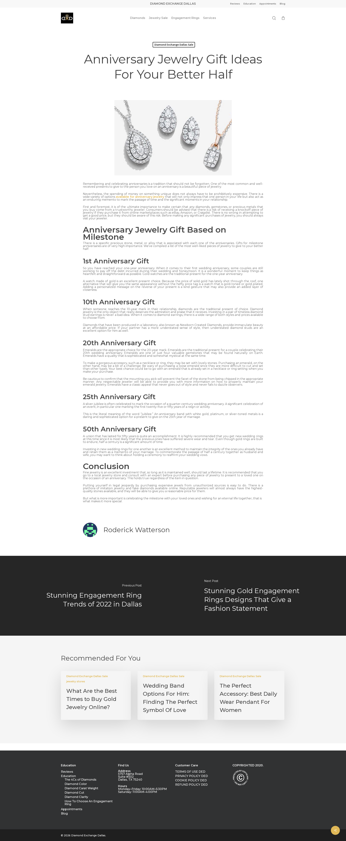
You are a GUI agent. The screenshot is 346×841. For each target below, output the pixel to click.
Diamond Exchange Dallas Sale (173, 44)
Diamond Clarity (76, 797)
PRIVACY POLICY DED (191, 776)
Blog (64, 813)
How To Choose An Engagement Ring (89, 803)
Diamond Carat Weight (81, 788)
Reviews (67, 771)
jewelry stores (75, 681)
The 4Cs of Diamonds (80, 779)
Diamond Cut (74, 792)
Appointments (71, 809)
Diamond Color (76, 784)
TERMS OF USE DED (190, 771)
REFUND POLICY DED (191, 784)
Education (68, 776)
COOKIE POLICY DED (191, 780)
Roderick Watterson (136, 530)
